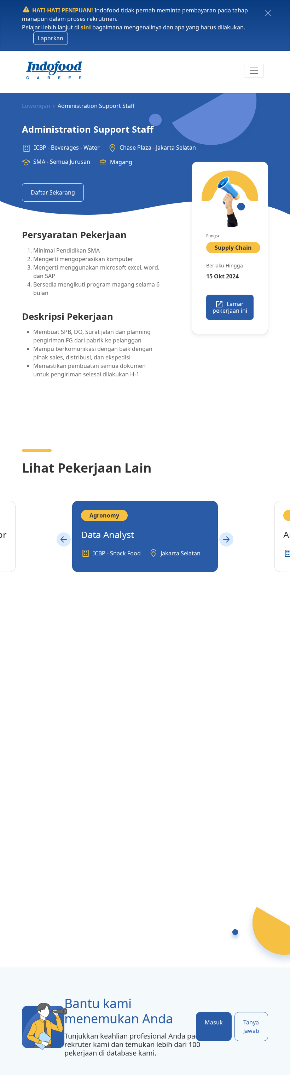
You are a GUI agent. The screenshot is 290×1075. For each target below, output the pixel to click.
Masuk (214, 1022)
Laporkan (50, 38)
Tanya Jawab (251, 1026)
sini (86, 27)
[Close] (268, 13)
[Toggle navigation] (254, 71)
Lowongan (36, 106)
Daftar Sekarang (53, 192)
